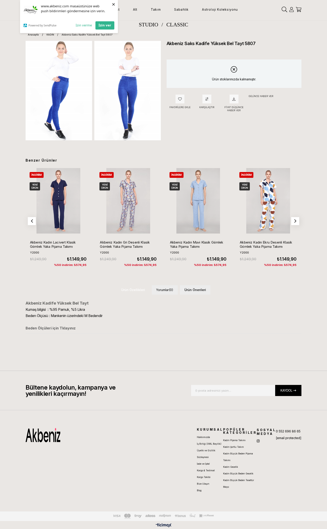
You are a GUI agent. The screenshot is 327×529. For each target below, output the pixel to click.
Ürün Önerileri (195, 290)
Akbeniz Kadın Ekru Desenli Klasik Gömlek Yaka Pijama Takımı (266, 244)
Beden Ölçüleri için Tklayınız (51, 328)
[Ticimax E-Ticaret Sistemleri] (164, 525)
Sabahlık (181, 9)
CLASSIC (177, 24)
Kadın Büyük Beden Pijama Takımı (238, 457)
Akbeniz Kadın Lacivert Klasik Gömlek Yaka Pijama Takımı (53, 244)
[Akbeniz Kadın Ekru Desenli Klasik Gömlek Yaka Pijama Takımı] (268, 200)
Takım (156, 9)
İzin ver (105, 25)
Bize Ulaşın (203, 483)
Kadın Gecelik (230, 467)
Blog (199, 490)
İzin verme (84, 25)
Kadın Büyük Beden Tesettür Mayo (238, 483)
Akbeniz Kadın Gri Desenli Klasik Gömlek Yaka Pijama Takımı (125, 244)
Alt (135, 9)
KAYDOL (286, 390)
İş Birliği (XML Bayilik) (209, 443)
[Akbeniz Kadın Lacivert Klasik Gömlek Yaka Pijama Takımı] (58, 200)
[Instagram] (258, 441)
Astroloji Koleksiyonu (220, 9)
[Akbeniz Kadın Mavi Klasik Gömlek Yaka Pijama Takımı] (198, 200)
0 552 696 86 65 (288, 431)
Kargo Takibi (203, 477)
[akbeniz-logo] (64, 435)
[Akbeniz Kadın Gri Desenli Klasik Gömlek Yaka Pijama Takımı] (128, 200)
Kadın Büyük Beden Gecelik (238, 473)
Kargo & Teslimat (206, 470)
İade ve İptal (203, 463)
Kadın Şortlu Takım (233, 447)
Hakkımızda (203, 437)
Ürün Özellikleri (133, 290)
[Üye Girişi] (291, 9)
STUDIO (148, 24)
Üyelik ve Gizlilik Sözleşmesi (206, 453)
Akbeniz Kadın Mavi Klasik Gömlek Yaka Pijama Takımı (196, 244)
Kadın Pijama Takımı (234, 440)
